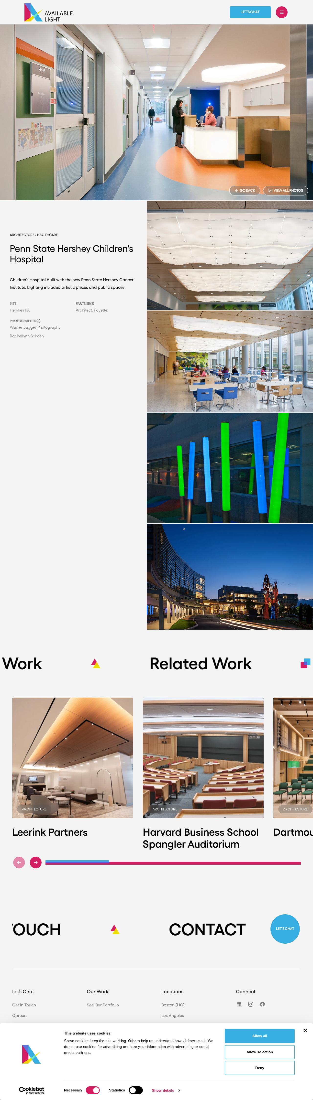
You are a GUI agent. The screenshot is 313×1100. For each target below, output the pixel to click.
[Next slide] (36, 862)
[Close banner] (305, 1030)
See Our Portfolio (103, 1005)
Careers (19, 1015)
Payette (100, 310)
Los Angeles (172, 1015)
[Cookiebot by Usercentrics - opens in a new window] (31, 1090)
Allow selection (259, 1052)
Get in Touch (24, 1005)
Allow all (259, 1036)
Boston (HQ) (173, 1005)
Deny (259, 1068)
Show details (163, 1090)
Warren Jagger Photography (35, 327)
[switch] (136, 1090)
